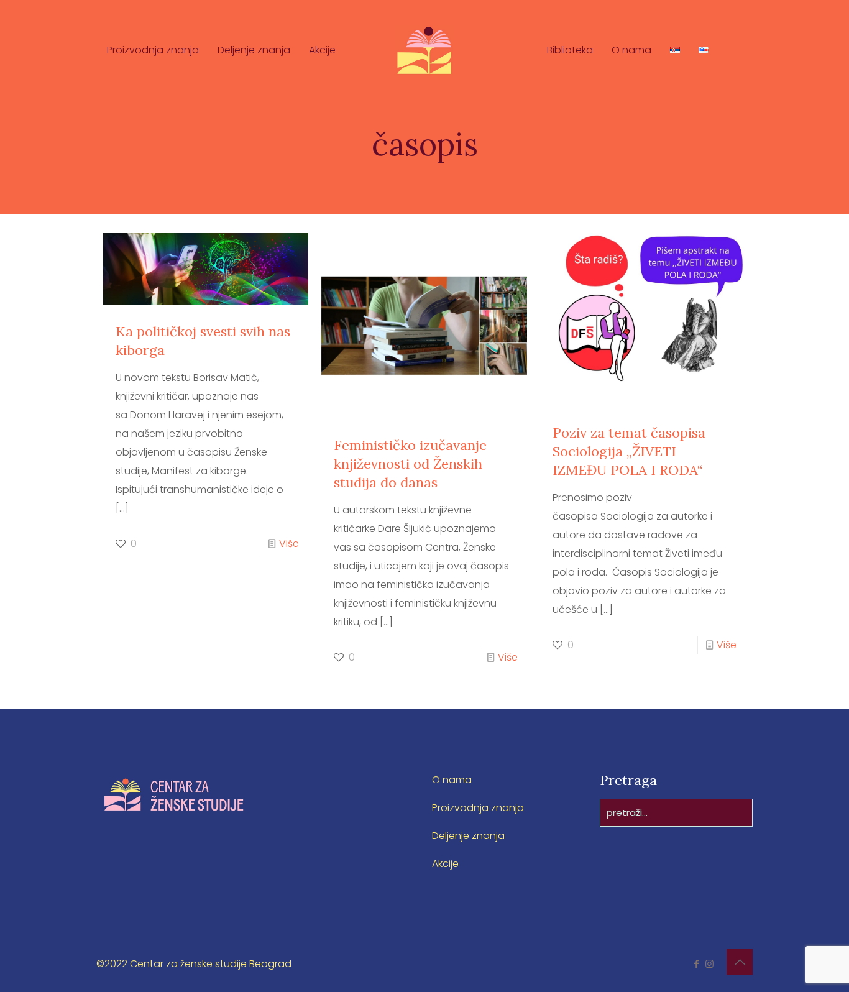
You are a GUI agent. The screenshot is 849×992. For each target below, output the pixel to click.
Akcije (445, 864)
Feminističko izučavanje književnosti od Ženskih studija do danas (410, 463)
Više (289, 543)
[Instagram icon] (709, 963)
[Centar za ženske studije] (424, 50)
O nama (452, 780)
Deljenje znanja (468, 836)
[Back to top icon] (740, 962)
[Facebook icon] (696, 963)
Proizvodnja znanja (478, 808)
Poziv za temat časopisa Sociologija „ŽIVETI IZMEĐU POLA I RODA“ (629, 451)
